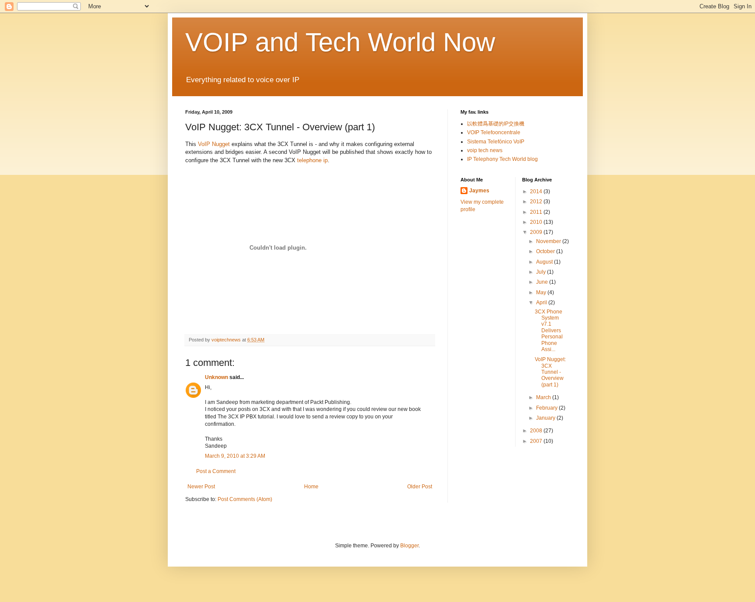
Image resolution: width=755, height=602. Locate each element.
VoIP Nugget (214, 144)
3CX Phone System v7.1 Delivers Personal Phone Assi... (549, 330)
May (541, 292)
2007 (537, 441)
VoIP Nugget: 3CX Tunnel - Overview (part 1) (550, 372)
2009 (537, 232)
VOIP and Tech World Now (340, 42)
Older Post (419, 487)
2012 (537, 201)
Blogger (409, 546)
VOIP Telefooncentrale (493, 132)
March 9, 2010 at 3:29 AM (235, 456)
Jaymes (479, 191)
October (546, 251)
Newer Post (201, 487)
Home (311, 487)
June (542, 282)
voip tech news (484, 150)
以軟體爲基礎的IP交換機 (495, 124)
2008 (537, 431)
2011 (537, 212)
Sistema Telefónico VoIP (495, 142)
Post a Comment (216, 471)
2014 (537, 191)
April (542, 302)
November (549, 241)
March (544, 397)
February (547, 408)
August (545, 262)
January (546, 418)
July (541, 272)
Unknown (216, 377)
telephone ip (312, 160)
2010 (537, 222)
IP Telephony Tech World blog (502, 159)
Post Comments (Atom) (245, 499)
